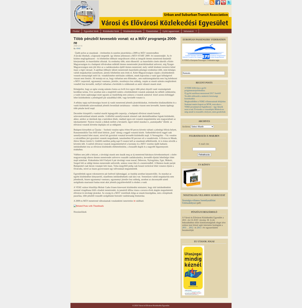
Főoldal (76, 31)
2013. (199, 227)
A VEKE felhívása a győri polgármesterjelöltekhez (195, 89)
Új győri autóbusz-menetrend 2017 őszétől (203, 93)
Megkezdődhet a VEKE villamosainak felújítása (205, 101)
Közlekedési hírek (111, 31)
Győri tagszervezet (171, 31)
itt (134, 201)
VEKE (78, 48)
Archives (186, 126)
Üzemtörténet (152, 31)
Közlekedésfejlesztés (132, 31)
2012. (191, 227)
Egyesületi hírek (91, 31)
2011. (185, 227)
